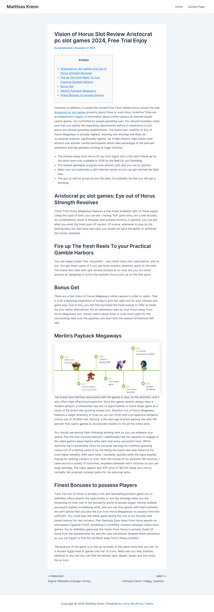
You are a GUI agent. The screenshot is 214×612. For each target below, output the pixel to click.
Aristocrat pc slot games (70, 112)
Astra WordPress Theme (138, 603)
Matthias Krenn (23, 6)
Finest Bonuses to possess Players (82, 95)
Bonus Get (67, 86)
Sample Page (196, 6)
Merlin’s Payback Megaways (78, 90)
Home (179, 6)
